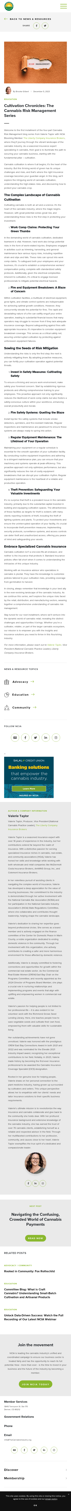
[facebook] (24, 1450)
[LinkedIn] (46, 737)
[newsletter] (14, 1450)
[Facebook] (25, 737)
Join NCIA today (35, 1384)
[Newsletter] (15, 737)
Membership (14, 1478)
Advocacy (20, 681)
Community (21, 707)
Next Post (36, 1206)
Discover (11, 1470)
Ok (35, 1506)
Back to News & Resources (30, 19)
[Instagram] (56, 737)
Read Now (35, 1238)
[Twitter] (35, 737)
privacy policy (51, 1499)
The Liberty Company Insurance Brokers (44, 138)
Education (20, 694)
